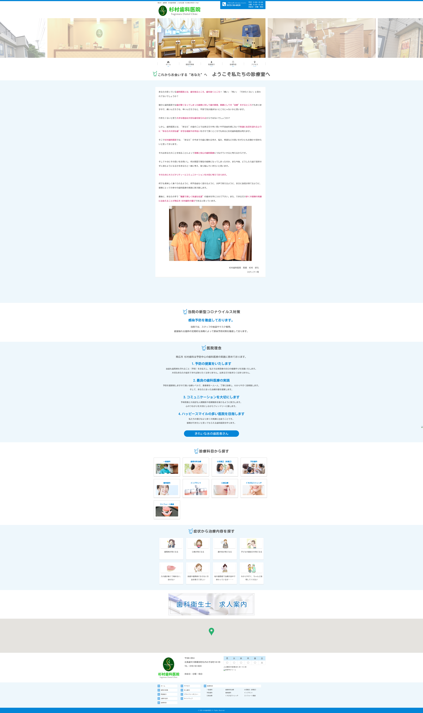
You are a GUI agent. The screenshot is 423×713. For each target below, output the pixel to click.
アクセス (254, 65)
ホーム (168, 65)
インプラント (248, 692)
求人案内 (187, 690)
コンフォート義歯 (250, 695)
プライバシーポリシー (191, 694)
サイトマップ (188, 698)
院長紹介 (211, 65)
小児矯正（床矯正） (250, 689)
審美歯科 (228, 692)
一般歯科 (209, 689)
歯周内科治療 (229, 689)
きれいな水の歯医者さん (211, 433)
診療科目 (233, 65)
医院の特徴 (190, 65)
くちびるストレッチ (231, 695)
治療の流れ (164, 698)
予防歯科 (209, 692)
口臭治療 (209, 695)
